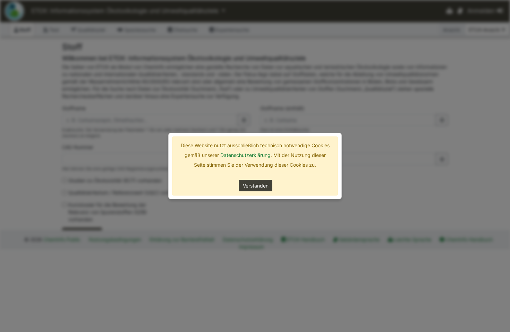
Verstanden (256, 186)
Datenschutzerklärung (245, 155)
